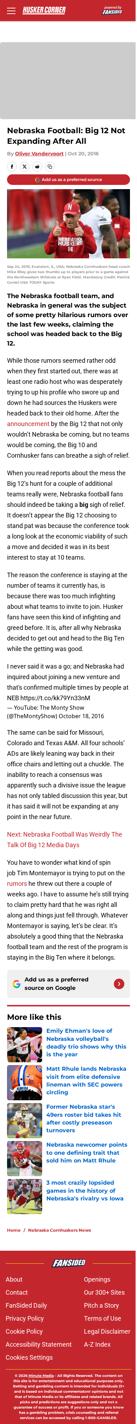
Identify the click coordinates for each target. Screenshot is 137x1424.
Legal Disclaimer (107, 1331)
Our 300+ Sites (104, 1292)
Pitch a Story (101, 1305)
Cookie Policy (24, 1331)
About (14, 1279)
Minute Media (41, 1375)
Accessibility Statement (39, 1344)
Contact (17, 1292)
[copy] (50, 167)
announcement (28, 423)
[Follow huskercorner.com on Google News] (119, 984)
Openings (97, 1279)
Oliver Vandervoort (39, 153)
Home (14, 1230)
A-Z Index (97, 1344)
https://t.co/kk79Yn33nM (55, 698)
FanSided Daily (26, 1305)
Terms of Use (102, 1318)
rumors (17, 883)
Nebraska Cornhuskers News (59, 1230)
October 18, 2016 (81, 716)
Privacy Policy (25, 1318)
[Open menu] (11, 10)
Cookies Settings (29, 1357)
